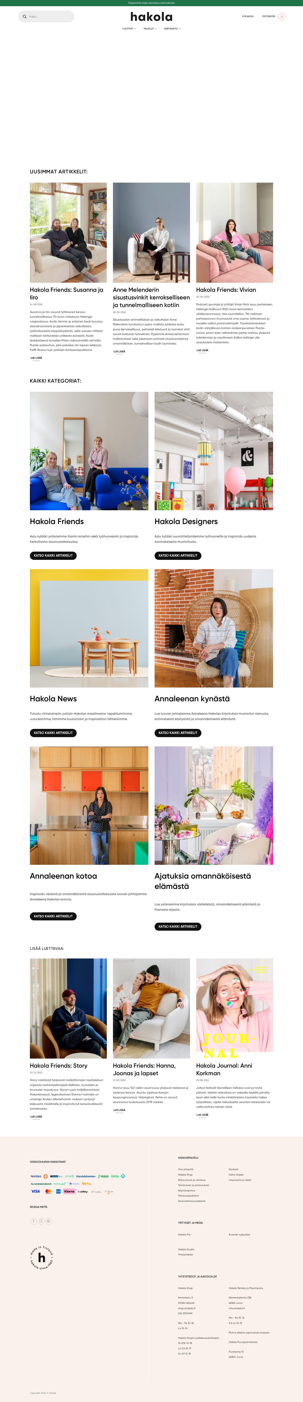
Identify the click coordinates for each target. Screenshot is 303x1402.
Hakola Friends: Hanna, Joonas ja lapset (144, 1069)
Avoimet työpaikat (239, 1234)
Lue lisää (36, 357)
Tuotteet (127, 28)
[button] (248, 16)
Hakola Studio (186, 1249)
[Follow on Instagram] (41, 1221)
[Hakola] (151, 16)
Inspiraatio (171, 28)
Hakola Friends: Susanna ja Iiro (66, 293)
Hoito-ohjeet (236, 1174)
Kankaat (233, 1169)
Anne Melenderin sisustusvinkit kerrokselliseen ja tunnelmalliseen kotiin (151, 297)
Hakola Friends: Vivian (226, 289)
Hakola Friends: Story (58, 1065)
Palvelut (149, 28)
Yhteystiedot (185, 1254)
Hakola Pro (184, 1234)
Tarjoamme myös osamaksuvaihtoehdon (151, 2)
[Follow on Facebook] (33, 1221)
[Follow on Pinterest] (48, 1221)
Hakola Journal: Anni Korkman (224, 1069)
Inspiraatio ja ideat (240, 1179)
